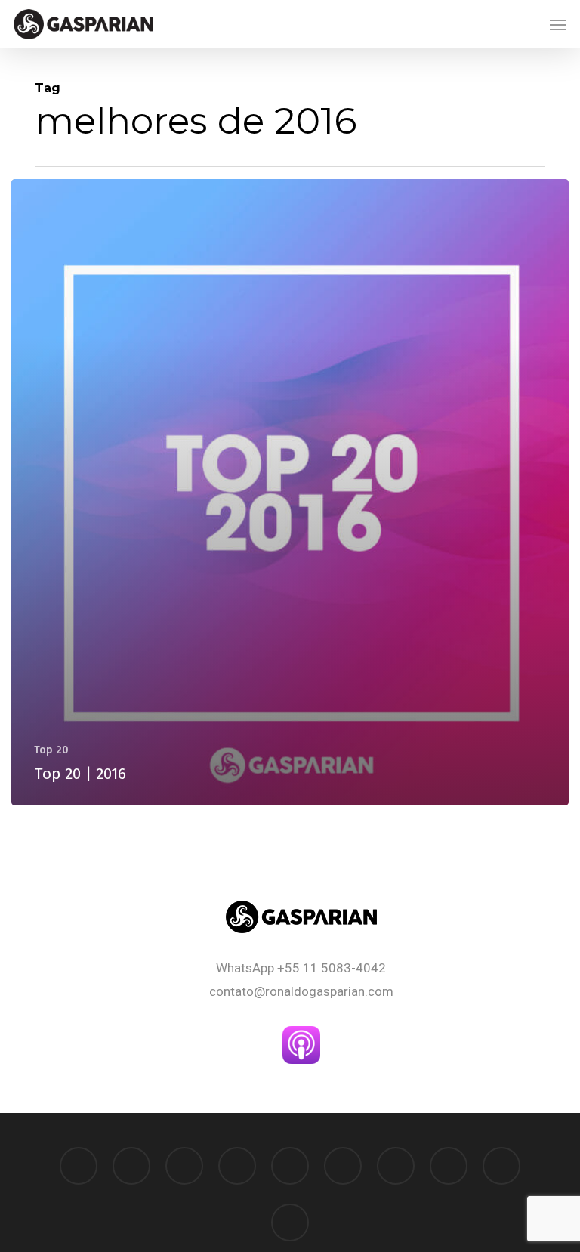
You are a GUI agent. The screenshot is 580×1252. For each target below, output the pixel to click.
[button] (558, 24)
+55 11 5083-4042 (331, 967)
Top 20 (51, 749)
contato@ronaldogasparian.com (301, 991)
